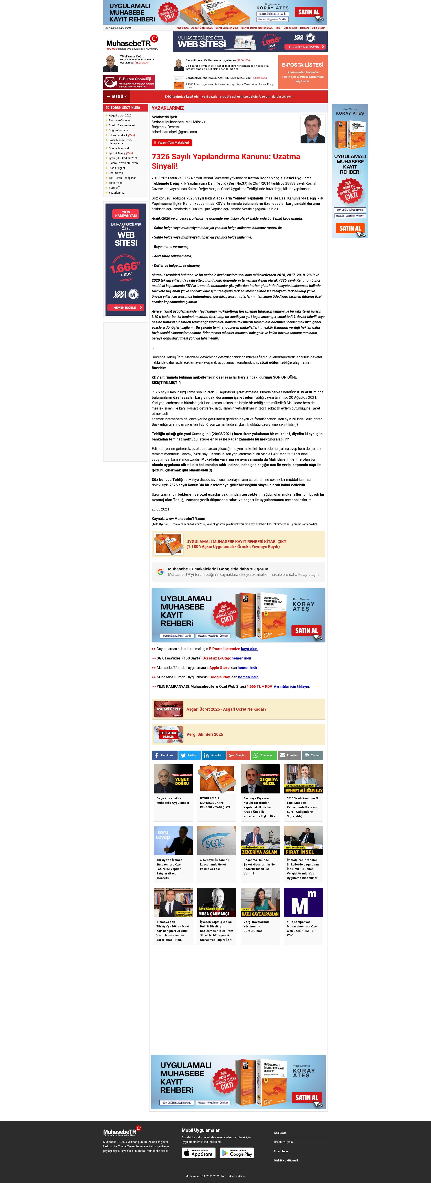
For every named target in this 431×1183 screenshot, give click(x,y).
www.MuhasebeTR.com (185, 519)
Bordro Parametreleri (122, 125)
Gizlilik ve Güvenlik (286, 1160)
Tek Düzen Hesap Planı (123, 178)
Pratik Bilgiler (117, 168)
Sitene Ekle (290, 27)
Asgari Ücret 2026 (202, 27)
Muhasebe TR (194, 1176)
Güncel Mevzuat (119, 148)
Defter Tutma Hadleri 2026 (257, 27)
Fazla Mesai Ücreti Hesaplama (120, 142)
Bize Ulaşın (318, 27)
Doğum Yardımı (118, 130)
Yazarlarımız (117, 192)
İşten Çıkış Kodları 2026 (123, 158)
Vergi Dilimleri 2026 (227, 27)
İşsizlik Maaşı (121, 153)
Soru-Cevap (116, 173)
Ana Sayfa (183, 27)
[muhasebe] (132, 50)
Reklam (304, 27)
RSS (278, 27)
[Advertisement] (126, 392)
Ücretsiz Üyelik (283, 1142)
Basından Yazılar (119, 120)
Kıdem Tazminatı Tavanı (124, 163)
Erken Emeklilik (122, 135)
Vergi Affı (114, 187)
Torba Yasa (116, 182)
